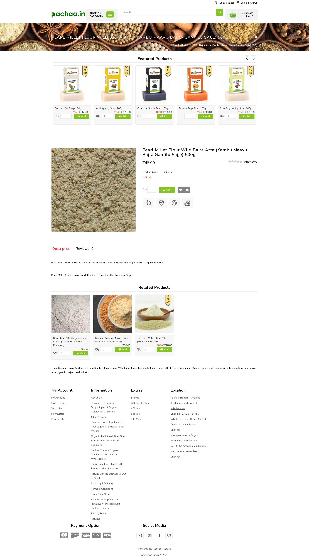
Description (61, 248)
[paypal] (96, 535)
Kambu (196, 368)
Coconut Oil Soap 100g (68, 108)
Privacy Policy (98, 513)
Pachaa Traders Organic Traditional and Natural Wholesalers (105, 455)
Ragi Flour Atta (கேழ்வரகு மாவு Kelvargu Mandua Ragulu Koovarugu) (70, 341)
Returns (95, 519)
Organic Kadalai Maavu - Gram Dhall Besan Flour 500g (112, 339)
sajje (70, 372)
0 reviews (250, 162)
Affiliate (135, 408)
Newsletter (57, 413)
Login (244, 2)
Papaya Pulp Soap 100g (192, 108)
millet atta (222, 368)
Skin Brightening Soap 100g (236, 108)
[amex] (86, 535)
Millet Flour (171, 368)
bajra (160, 368)
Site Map (136, 419)
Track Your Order (101, 494)
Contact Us (57, 419)
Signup (254, 2)
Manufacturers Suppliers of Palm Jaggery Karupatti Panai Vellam (107, 427)
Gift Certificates (140, 403)
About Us (96, 397)
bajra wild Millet (147, 368)
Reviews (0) (85, 248)
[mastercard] (64, 535)
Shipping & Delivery (102, 483)
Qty (57, 116)
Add (83, 116)
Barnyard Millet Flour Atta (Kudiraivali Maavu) (151, 339)
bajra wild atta (237, 368)
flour (181, 368)
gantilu (62, 372)
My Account (58, 397)
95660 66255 (227, 2)
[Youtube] (149, 537)
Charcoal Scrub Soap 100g (152, 108)
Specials (136, 413)
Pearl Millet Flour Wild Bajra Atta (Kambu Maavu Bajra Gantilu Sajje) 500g (215, 45)
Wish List (181, 190)
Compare (187, 190)
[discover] (75, 535)
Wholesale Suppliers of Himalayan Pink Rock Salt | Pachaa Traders (106, 504)
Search (219, 12)
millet (188, 368)
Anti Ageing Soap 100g (109, 108)
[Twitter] (169, 537)
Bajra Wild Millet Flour (124, 368)
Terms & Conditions (102, 489)
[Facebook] (159, 537)
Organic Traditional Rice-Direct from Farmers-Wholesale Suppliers (108, 441)
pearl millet (80, 372)
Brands (135, 397)
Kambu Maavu (102, 368)
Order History (59, 403)
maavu (205, 368)
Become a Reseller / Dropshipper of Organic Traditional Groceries (104, 407)
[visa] (107, 535)
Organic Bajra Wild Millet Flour (75, 368)
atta (212, 368)
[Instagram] (140, 537)
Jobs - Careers (99, 417)
